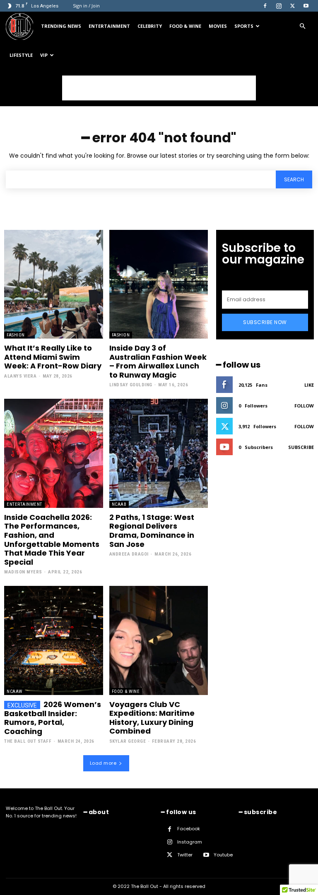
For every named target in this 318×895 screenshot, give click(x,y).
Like (309, 385)
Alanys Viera (20, 376)
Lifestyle (21, 55)
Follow (304, 405)
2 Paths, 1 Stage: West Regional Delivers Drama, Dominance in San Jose (151, 530)
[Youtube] (306, 6)
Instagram (189, 842)
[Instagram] (278, 6)
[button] (302, 26)
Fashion (16, 335)
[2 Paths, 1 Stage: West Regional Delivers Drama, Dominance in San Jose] (158, 453)
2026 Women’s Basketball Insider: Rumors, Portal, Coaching (52, 717)
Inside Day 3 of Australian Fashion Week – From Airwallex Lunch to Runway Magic (158, 361)
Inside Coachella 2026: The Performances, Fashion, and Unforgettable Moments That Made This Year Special (51, 539)
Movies (218, 26)
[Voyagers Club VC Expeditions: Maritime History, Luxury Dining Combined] (158, 640)
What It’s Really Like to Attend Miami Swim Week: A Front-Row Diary (52, 357)
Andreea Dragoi (129, 554)
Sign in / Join (86, 5)
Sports (243, 26)
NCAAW (14, 691)
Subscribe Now (265, 322)
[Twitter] (292, 6)
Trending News (61, 26)
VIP (44, 55)
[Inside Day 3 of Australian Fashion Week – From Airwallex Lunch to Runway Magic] (158, 284)
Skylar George (127, 741)
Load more (103, 763)
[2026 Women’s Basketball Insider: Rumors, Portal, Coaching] (53, 640)
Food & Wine (185, 26)
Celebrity (149, 26)
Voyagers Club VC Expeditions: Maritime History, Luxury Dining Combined (152, 717)
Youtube (223, 854)
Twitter (185, 854)
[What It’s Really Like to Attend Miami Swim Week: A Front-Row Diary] (53, 284)
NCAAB (119, 504)
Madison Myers (23, 572)
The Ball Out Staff (27, 741)
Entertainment (109, 26)
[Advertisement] (159, 88)
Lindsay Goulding (130, 385)
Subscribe (301, 447)
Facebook (188, 828)
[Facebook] (265, 6)
